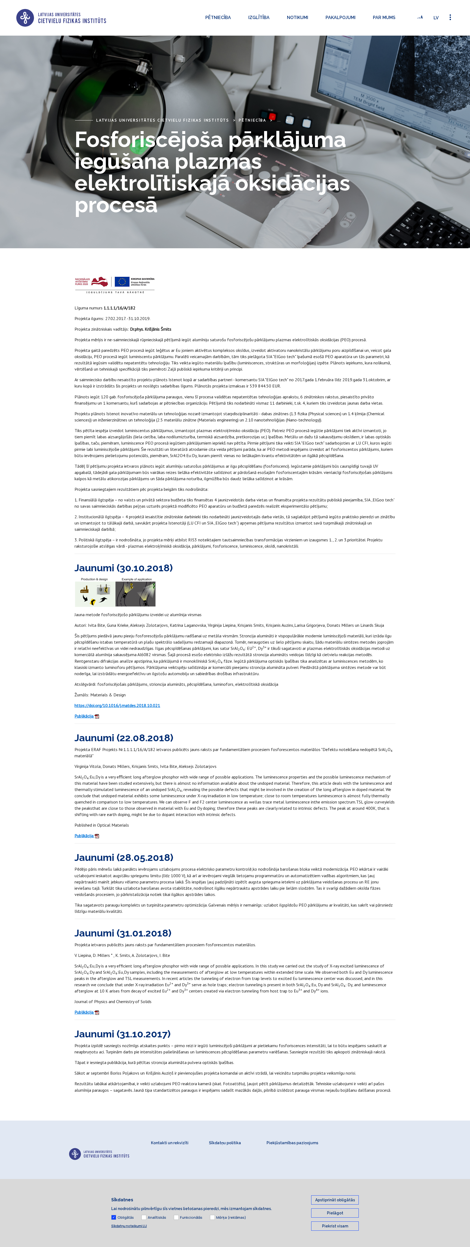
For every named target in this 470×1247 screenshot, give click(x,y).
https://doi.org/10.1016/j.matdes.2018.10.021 (117, 705)
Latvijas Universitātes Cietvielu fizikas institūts (162, 120)
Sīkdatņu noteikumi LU (129, 1226)
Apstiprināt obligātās (335, 1200)
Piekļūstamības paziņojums (292, 1143)
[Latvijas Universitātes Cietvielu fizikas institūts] (61, 18)
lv (436, 17)
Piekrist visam (335, 1226)
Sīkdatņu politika (225, 1143)
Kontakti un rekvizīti (169, 1143)
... (278, 120)
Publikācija (85, 716)
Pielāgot (335, 1213)
